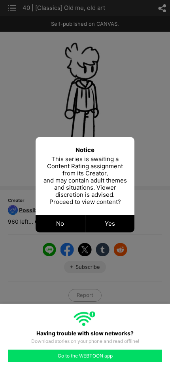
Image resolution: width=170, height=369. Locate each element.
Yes (110, 223)
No (60, 223)
